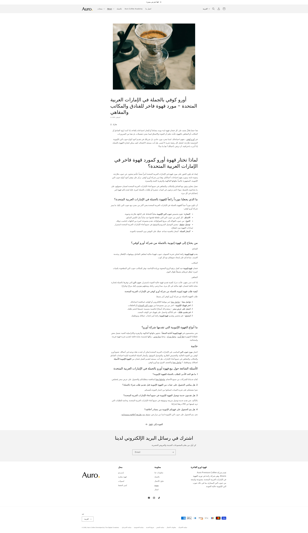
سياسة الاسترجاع (126, 527)
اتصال (156, 489)
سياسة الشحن (160, 527)
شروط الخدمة (150, 527)
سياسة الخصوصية (139, 527)
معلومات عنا (158, 473)
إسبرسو (121, 473)
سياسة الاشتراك (182, 527)
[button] (101, 8)
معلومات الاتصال (171, 527)
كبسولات (121, 481)
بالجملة (157, 477)
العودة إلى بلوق (156, 424)
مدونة (156, 485)
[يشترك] (173, 452)
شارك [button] (115, 124)
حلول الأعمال (159, 481)
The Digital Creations (112, 527)
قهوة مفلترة (122, 477)
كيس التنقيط (122, 485)
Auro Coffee (91, 527)
